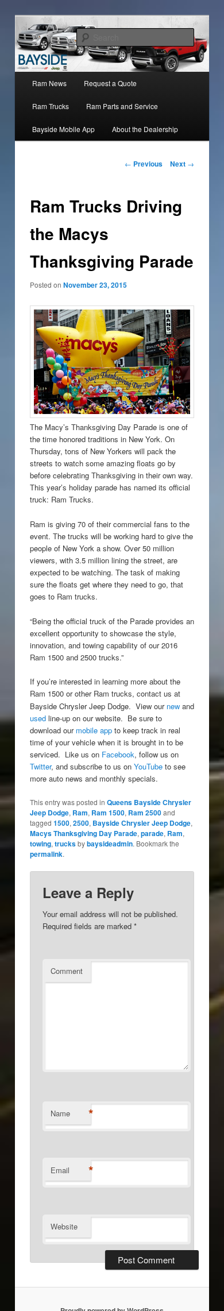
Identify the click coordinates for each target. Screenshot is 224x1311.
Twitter (40, 766)
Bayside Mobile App (63, 129)
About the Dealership (145, 129)
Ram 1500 (108, 812)
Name (71, 1113)
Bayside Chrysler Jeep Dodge (141, 823)
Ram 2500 (144, 812)
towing (40, 843)
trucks (65, 843)
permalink (46, 854)
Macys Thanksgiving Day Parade (83, 833)
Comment (67, 970)
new (174, 706)
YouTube (148, 766)
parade (152, 833)
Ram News (49, 83)
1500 (61, 823)
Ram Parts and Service (122, 106)
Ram (80, 812)
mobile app (94, 730)
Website (64, 1226)
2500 (81, 823)
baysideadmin (110, 843)
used (38, 718)
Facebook (118, 754)
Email (71, 1170)
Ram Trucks (50, 106)
